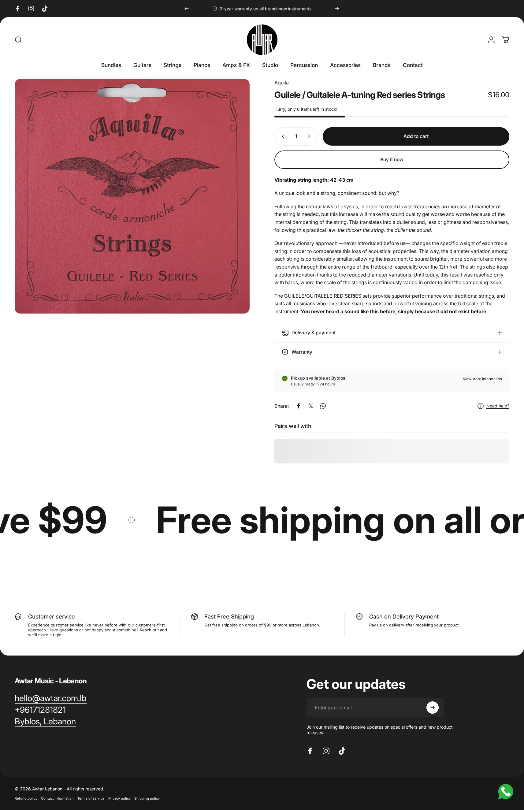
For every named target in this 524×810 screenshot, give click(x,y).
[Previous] (186, 8)
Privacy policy (119, 798)
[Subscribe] (432, 707)
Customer (41, 616)
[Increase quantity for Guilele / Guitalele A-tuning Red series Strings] (310, 136)
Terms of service (91, 798)
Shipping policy (147, 798)
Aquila (281, 83)
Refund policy (26, 798)
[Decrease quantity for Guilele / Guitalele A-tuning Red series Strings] (282, 136)
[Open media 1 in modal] (132, 196)
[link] (45, 721)
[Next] (337, 8)
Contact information (57, 798)
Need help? (497, 405)
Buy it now (391, 159)
